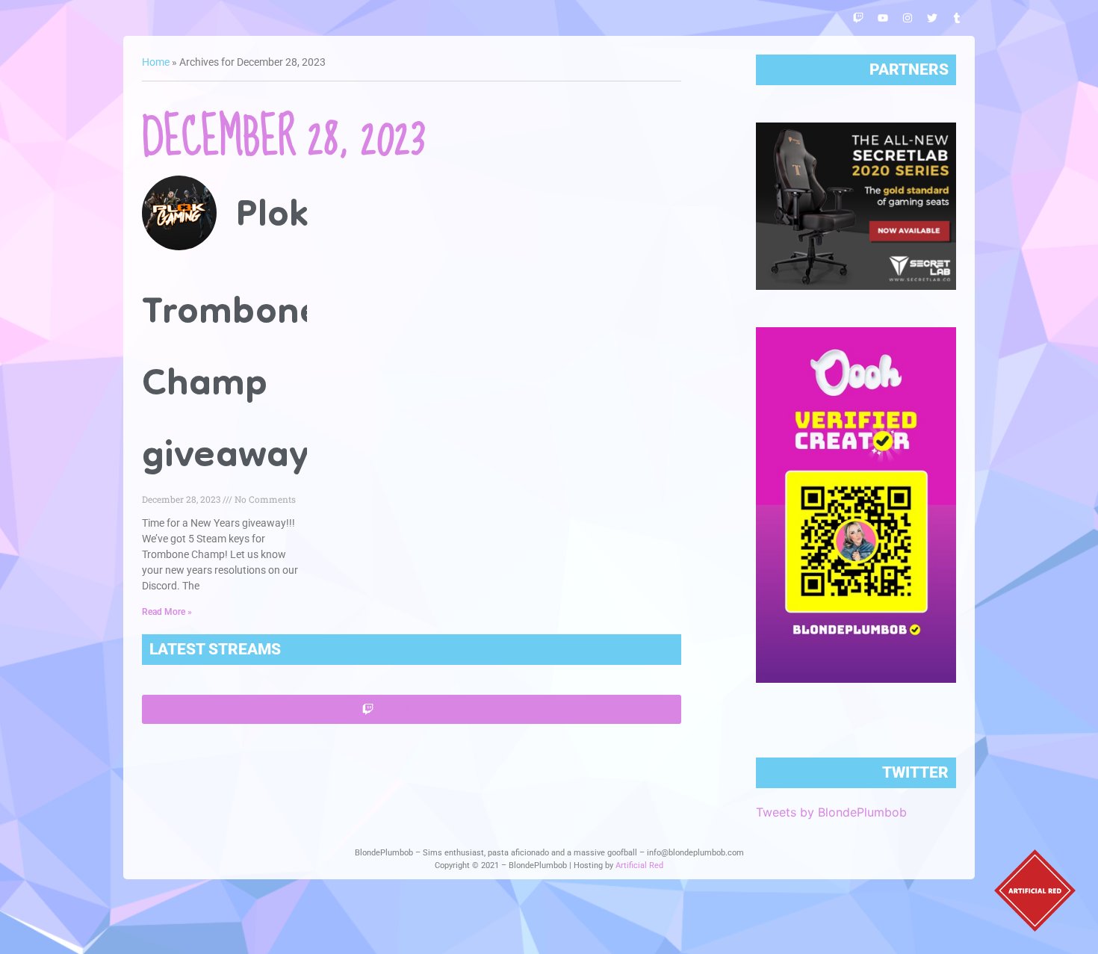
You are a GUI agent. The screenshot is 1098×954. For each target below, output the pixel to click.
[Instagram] (907, 17)
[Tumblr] (956, 17)
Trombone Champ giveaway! (232, 386)
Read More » (167, 612)
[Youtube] (882, 17)
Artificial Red (639, 865)
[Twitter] (932, 17)
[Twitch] (858, 17)
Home (156, 62)
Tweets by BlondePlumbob (831, 812)
